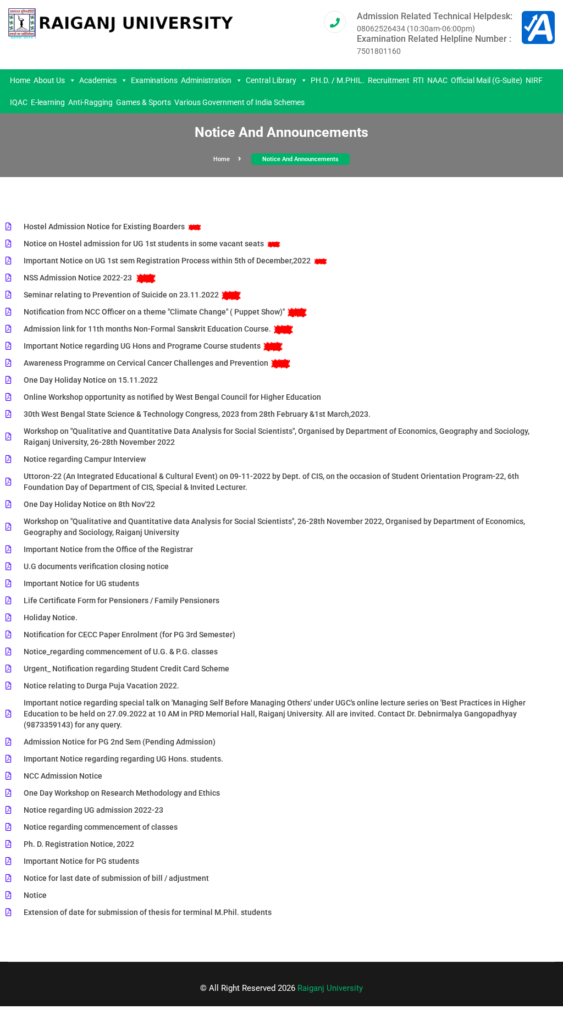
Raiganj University (330, 988)
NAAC (437, 80)
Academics (98, 80)
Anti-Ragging (90, 102)
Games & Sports (143, 102)
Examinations (154, 80)
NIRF (534, 80)
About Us (49, 80)
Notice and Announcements (300, 159)
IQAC (18, 102)
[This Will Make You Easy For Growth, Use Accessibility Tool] (538, 27)
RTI (418, 80)
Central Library (271, 80)
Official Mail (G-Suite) (486, 80)
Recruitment (389, 80)
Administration (206, 80)
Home (20, 80)
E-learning (48, 102)
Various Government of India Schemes (239, 102)
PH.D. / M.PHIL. (338, 80)
